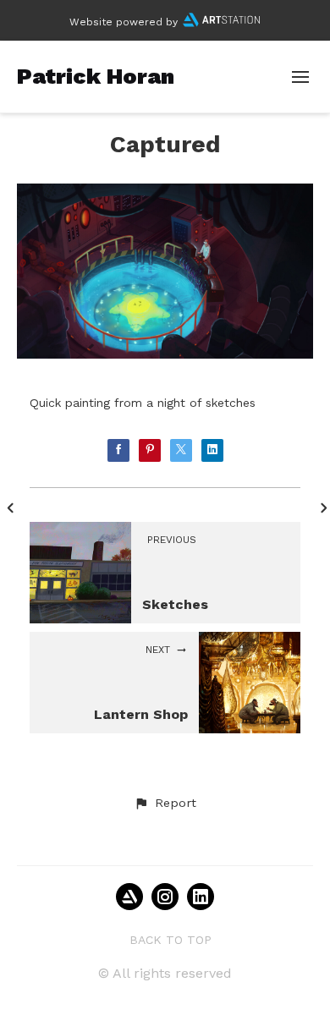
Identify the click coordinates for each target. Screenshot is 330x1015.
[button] (165, 803)
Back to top (170, 939)
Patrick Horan (95, 76)
